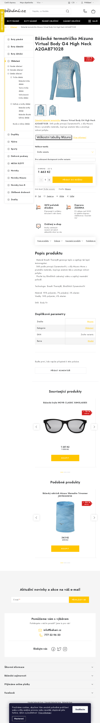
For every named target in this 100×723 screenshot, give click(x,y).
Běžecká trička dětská (24, 82)
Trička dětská (18, 77)
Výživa (14, 141)
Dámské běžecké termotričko (47, 120)
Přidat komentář (60, 370)
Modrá (91, 341)
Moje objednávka (26, 2)
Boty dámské (17, 46)
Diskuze (57, 241)
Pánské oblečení (16, 66)
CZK (73, 2)
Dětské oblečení (16, 73)
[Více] (93, 21)
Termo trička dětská (23, 89)
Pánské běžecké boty (36, 702)
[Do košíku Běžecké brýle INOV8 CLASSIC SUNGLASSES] (65, 458)
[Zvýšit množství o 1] (49, 180)
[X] (59, 649)
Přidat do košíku (72, 180)
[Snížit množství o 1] (41, 180)
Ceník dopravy (10, 2)
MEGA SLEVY (17, 163)
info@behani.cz (52, 630)
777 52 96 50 (85, 11)
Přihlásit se (79, 600)
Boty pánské (17, 39)
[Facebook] (53, 649)
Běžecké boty (67, 702)
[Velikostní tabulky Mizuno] (54, 137)
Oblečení (15, 61)
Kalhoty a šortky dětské (21, 104)
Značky (14, 199)
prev (36, 427)
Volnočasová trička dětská (24, 96)
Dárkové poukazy (19, 156)
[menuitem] (13, 21)
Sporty (14, 149)
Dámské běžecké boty (53, 702)
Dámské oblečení (16, 70)
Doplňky (15, 134)
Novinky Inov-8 (18, 185)
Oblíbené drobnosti (20, 192)
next (94, 427)
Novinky (15, 170)
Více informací (44, 712)
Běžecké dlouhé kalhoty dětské (25, 116)
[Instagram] (65, 649)
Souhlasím (80, 709)
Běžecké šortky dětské (24, 109)
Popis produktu (43, 241)
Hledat (67, 11)
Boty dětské (17, 53)
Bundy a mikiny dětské (21, 124)
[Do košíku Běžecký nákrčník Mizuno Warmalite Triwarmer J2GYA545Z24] (65, 548)
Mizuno (68, 189)
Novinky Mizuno (18, 177)
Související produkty (73, 241)
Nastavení (19, 718)
